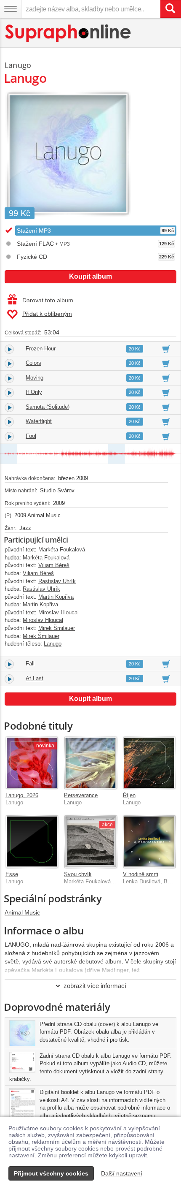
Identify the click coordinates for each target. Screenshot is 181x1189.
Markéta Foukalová (61, 549)
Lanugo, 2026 (21, 795)
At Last (34, 678)
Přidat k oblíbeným (47, 313)
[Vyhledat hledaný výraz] (170, 9)
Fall (30, 663)
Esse (11, 874)
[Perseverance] (90, 763)
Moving (34, 378)
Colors (33, 363)
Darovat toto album (47, 300)
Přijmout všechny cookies (51, 1173)
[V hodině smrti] (149, 841)
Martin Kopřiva (56, 597)
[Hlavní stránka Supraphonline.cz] (68, 33)
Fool (31, 436)
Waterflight (39, 421)
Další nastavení (121, 1173)
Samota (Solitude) (47, 407)
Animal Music (22, 912)
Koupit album (90, 276)
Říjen (129, 795)
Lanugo (18, 65)
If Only (34, 392)
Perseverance (81, 795)
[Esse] (32, 841)
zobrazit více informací (95, 985)
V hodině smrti (140, 874)
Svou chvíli (77, 874)
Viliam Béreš (53, 565)
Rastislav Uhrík (57, 581)
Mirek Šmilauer (56, 628)
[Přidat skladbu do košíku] (166, 349)
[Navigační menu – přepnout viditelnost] (10, 9)
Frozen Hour (41, 348)
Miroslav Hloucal (58, 612)
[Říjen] (149, 763)
